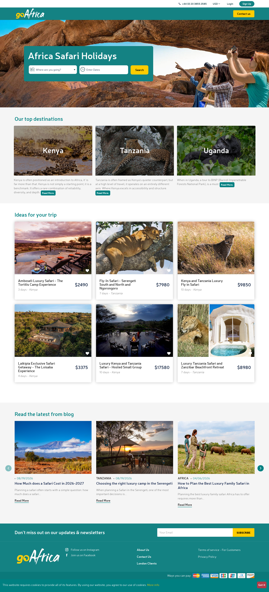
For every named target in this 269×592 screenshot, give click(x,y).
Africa (183, 478)
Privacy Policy (207, 557)
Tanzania (135, 150)
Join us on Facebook (82, 555)
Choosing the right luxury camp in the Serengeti (134, 483)
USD (215, 3)
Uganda (216, 150)
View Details (53, 243)
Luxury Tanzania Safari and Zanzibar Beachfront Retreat (202, 365)
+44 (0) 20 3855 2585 (194, 3)
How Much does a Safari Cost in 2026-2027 (49, 483)
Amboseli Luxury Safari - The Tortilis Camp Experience (40, 282)
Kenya (53, 150)
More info (153, 585)
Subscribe (243, 532)
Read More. (48, 193)
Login (230, 3)
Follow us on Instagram (84, 549)
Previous (8, 468)
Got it (261, 585)
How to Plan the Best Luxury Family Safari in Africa (213, 485)
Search (139, 70)
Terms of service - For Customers (219, 550)
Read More (22, 500)
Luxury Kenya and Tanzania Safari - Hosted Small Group (120, 365)
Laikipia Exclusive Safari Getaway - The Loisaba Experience (36, 367)
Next (260, 468)
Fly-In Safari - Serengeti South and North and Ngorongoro (117, 284)
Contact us (243, 14)
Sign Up (247, 3)
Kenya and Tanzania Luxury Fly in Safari (202, 282)
